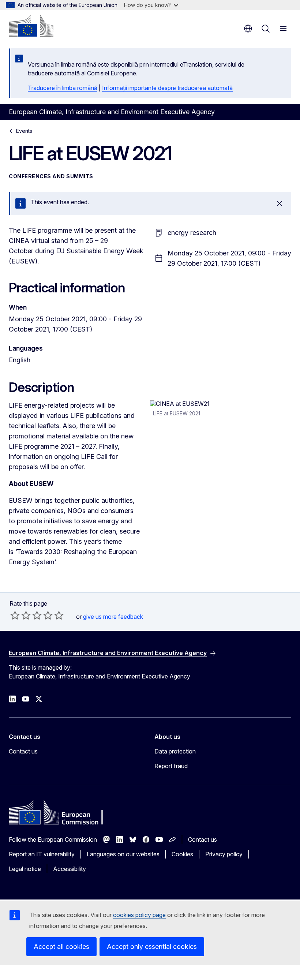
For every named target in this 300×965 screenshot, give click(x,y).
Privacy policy (224, 854)
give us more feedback (113, 616)
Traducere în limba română (62, 87)
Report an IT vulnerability (42, 854)
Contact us (23, 751)
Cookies (182, 854)
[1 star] (15, 615)
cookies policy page (139, 915)
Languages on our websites (123, 854)
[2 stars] (20, 615)
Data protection (175, 751)
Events (24, 131)
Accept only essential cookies (152, 946)
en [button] (248, 28)
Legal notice (25, 868)
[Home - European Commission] (31, 26)
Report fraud (171, 766)
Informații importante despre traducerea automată (167, 87)
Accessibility (69, 868)
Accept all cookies (61, 946)
